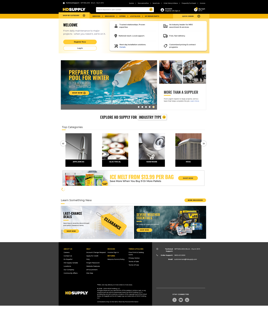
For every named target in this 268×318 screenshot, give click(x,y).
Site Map (89, 273)
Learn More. (194, 101)
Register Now (80, 42)
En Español (68, 259)
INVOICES (111, 249)
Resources (110, 16)
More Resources (195, 200)
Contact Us (68, 256)
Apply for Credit (92, 256)
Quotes (131, 3)
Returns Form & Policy (116, 259)
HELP (88, 249)
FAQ (88, 259)
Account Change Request (96, 252)
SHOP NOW (71, 231)
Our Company (69, 270)
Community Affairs (71, 273)
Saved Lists (156, 3)
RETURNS (111, 256)
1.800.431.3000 (179, 255)
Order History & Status (171, 3)
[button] (150, 9)
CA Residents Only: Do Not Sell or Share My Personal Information (117, 302)
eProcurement (91, 270)
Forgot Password (92, 263)
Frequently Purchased (189, 3)
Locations (67, 266)
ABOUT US (68, 249)
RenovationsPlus (143, 3)
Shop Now (144, 230)
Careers (67, 252)
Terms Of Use (134, 265)
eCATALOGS (135, 16)
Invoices (202, 3)
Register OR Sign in (172, 11)
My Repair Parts (152, 16)
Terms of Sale (134, 261)
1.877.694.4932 (179, 249)
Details (123, 47)
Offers (122, 16)
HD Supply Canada (71, 263)
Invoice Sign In (113, 252)
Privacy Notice (134, 258)
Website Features (93, 266)
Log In (80, 48)
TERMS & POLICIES (136, 249)
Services (96, 16)
